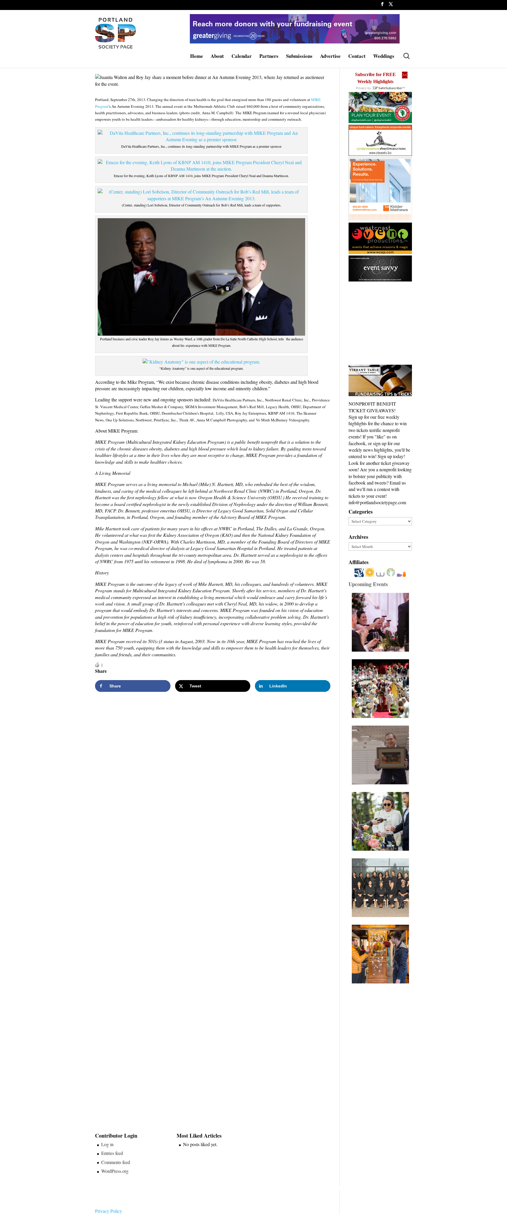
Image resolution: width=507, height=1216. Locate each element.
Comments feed (115, 1162)
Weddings (383, 57)
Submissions (299, 57)
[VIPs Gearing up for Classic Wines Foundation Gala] (382, 821)
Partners (268, 57)
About (217, 57)
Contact (357, 57)
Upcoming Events (368, 584)
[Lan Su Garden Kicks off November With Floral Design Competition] (382, 954)
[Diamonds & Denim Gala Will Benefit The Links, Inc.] (382, 888)
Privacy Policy (108, 1211)
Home (196, 57)
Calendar (241, 57)
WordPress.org (115, 1171)
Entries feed (112, 1153)
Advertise (330, 57)
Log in (107, 1144)
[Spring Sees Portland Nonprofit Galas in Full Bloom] (382, 622)
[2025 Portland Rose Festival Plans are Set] (382, 688)
